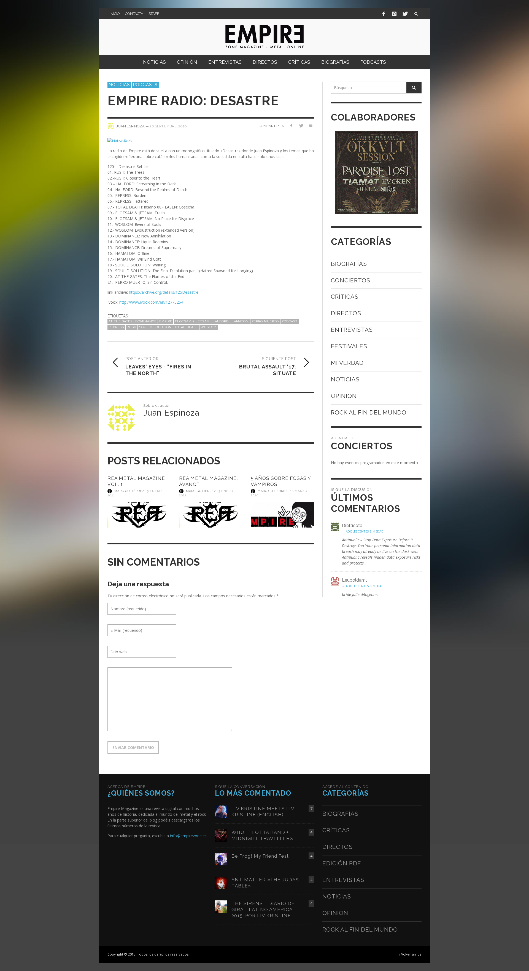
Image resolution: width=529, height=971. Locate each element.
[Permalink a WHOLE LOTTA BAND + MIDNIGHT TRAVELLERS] (221, 835)
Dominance (145, 321)
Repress (116, 327)
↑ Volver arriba (410, 954)
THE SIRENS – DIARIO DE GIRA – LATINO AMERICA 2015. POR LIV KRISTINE (263, 909)
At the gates (121, 321)
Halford (220, 321)
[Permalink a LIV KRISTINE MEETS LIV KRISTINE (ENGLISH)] (221, 811)
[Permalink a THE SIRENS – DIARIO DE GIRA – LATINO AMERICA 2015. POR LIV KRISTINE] (221, 906)
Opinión (344, 395)
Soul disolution (155, 327)
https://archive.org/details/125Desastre (163, 292)
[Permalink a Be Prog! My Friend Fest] (221, 858)
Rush (131, 327)
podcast (290, 321)
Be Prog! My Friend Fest (260, 856)
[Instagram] (394, 13)
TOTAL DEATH (186, 327)
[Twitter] (405, 13)
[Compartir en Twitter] (300, 126)
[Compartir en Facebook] (291, 126)
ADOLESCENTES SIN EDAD (365, 531)
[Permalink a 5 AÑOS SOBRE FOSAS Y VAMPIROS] (282, 515)
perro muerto (265, 321)
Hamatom (240, 321)
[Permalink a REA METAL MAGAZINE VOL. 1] (139, 515)
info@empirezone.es (188, 835)
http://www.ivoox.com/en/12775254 (151, 302)
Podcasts (145, 84)
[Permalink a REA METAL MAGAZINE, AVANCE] (210, 515)
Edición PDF (341, 863)
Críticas (344, 296)
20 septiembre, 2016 (168, 126)
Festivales (349, 346)
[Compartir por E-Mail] (310, 126)
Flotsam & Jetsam (192, 321)
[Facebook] (384, 13)
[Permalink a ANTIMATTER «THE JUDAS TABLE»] (221, 882)
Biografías (349, 263)
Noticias (119, 84)
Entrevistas (352, 329)
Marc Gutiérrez (129, 491)
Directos (346, 313)
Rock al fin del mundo (368, 412)
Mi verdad (347, 362)
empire (165, 321)
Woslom (209, 327)
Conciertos (350, 280)
